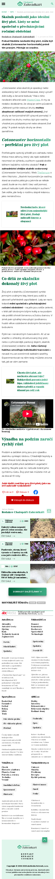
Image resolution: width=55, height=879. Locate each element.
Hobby (34, 701)
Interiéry (35, 704)
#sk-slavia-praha (11, 719)
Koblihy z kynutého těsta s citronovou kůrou (40, 812)
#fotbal (7, 728)
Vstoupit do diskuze (23, 500)
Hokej (5, 709)
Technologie (37, 634)
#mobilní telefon (11, 785)
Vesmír (5, 780)
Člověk (5, 767)
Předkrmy (36, 772)
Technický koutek (10, 634)
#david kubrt (9, 646)
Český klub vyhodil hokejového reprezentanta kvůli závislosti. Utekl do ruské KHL (11, 740)
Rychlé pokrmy (38, 777)
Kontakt (27, 854)
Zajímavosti (8, 637)
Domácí (35, 624)
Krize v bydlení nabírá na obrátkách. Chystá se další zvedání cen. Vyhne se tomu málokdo (41, 739)
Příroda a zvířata (10, 775)
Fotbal (5, 706)
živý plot (41, 602)
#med (35, 789)
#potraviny (38, 641)
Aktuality (6, 624)
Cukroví (35, 767)
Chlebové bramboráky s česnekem (37, 803)
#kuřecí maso (39, 784)
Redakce (27, 856)
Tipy (12, 12)
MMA (4, 711)
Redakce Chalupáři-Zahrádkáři (18, 36)
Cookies (27, 859)
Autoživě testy (9, 626)
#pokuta (7, 651)
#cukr (35, 794)
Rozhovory (36, 629)
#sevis (6, 642)
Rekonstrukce (38, 706)
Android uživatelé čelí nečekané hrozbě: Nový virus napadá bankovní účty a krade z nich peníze (12, 806)
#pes (35, 723)
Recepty (35, 775)
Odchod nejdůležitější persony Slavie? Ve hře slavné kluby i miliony (12, 752)
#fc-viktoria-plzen (12, 723)
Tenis (4, 714)
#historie (7, 794)
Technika (6, 777)
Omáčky (35, 770)
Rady (4, 632)
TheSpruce (43, 172)
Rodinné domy (38, 711)
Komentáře (36, 626)
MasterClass (33, 99)
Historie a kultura (11, 770)
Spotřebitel (37, 632)
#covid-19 (37, 650)
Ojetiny (5, 629)
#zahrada (37, 718)
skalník (32, 602)
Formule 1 (6, 704)
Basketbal (7, 701)
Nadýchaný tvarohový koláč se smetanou (40, 821)
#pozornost (9, 790)
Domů (4, 12)
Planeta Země (8, 772)
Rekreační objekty (40, 709)
